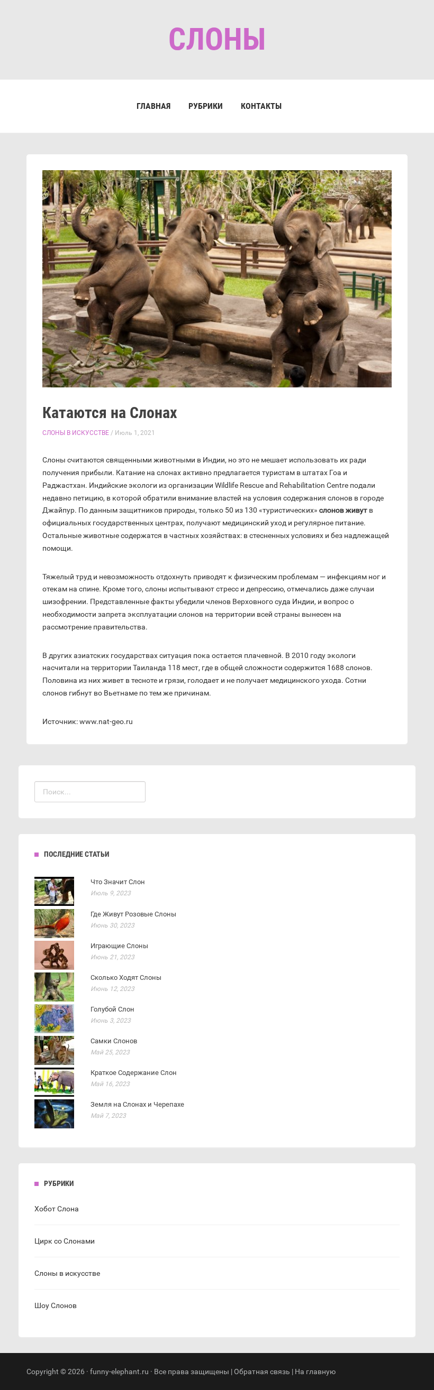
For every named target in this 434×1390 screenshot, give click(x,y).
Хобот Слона (56, 1208)
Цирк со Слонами (64, 1241)
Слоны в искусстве (75, 433)
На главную (315, 1371)
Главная (153, 106)
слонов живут (343, 510)
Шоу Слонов (55, 1305)
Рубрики (205, 106)
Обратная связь (262, 1371)
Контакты (261, 106)
